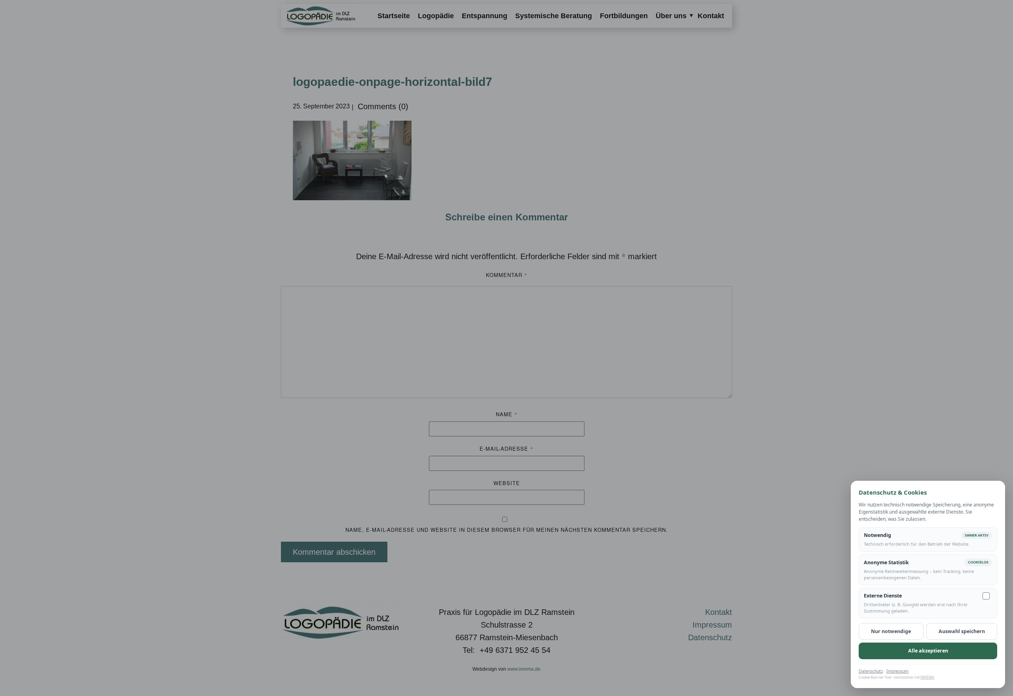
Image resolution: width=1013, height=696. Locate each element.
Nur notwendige (891, 631)
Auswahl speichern (962, 631)
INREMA (927, 677)
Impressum (897, 671)
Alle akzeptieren (928, 650)
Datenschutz (871, 671)
